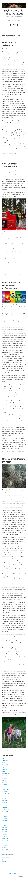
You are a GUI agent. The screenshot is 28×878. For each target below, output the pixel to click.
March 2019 (4, 834)
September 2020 (5, 793)
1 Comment (11, 750)
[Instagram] (19, 20)
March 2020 (4, 807)
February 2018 (5, 847)
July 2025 (4, 762)
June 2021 (4, 780)
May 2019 (4, 829)
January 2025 (5, 764)
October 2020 (5, 791)
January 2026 (5, 760)
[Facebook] (9, 20)
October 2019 (5, 818)
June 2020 (4, 800)
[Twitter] (15, 20)
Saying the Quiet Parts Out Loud (14, 12)
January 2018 (5, 849)
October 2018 (5, 845)
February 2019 (5, 836)
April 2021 (4, 782)
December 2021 (5, 778)
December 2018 (5, 840)
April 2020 (4, 805)
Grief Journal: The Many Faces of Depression (11, 285)
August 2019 (5, 823)
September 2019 (5, 820)
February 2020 (5, 809)
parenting (4, 861)
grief (5, 156)
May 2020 (4, 802)
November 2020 (5, 789)
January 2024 (5, 769)
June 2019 (4, 827)
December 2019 (5, 814)
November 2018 (5, 843)
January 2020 (5, 811)
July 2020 (4, 798)
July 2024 (4, 767)
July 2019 (4, 825)
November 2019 (5, 816)
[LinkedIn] (12, 20)
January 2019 (5, 838)
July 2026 (4, 758)
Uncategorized (5, 863)
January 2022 (5, 776)
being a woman (5, 857)
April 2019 (4, 831)
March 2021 (4, 784)
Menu (14, 24)
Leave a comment (12, 156)
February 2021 (5, 787)
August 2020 (5, 796)
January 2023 (5, 771)
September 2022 (5, 773)
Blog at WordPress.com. (14, 873)
